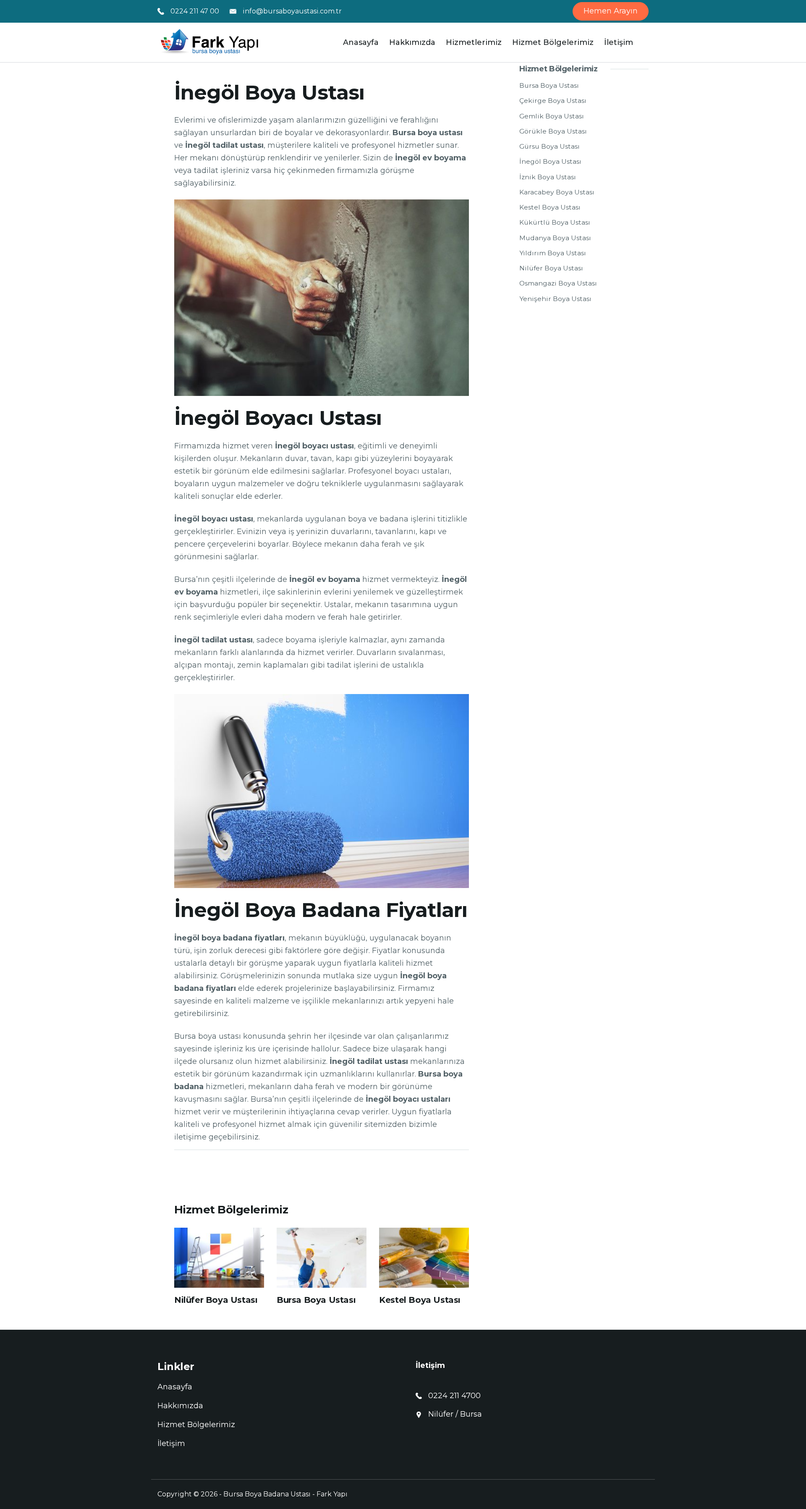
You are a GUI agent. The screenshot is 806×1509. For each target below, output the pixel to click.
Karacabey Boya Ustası (556, 192)
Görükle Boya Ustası (553, 131)
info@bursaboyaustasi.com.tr (292, 11)
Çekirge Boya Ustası (552, 101)
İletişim (618, 42)
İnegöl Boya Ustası (550, 161)
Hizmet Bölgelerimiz (553, 42)
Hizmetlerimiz (474, 42)
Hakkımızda (412, 42)
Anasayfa (361, 42)
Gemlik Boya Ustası (551, 116)
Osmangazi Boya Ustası (558, 283)
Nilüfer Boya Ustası (215, 1300)
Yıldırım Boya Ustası (552, 253)
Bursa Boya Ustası (316, 1300)
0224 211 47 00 (194, 11)
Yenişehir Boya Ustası (555, 299)
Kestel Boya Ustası (420, 1300)
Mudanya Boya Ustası (555, 238)
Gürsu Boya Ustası (549, 146)
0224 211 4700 (454, 1395)
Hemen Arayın (611, 11)
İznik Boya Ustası (547, 177)
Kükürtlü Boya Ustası (554, 222)
